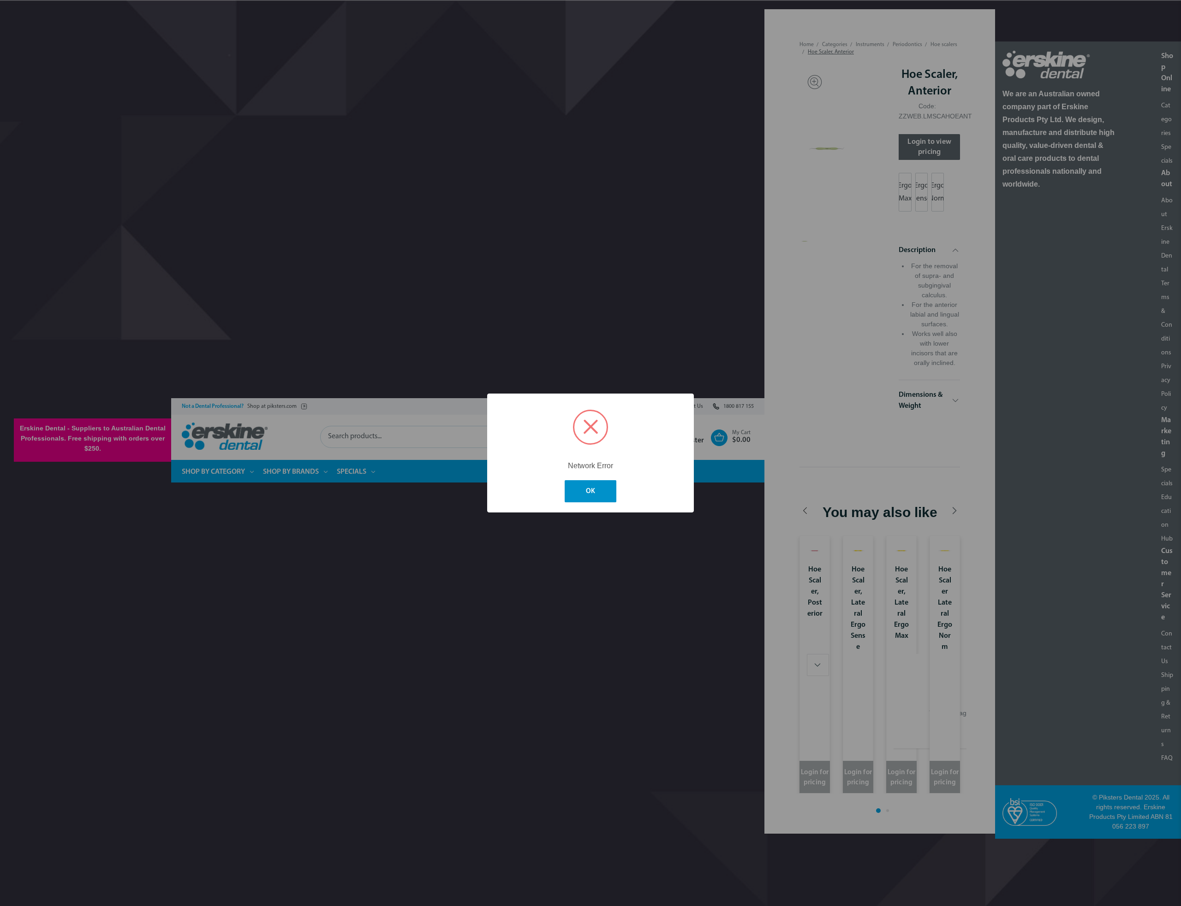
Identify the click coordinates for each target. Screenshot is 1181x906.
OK (590, 491)
